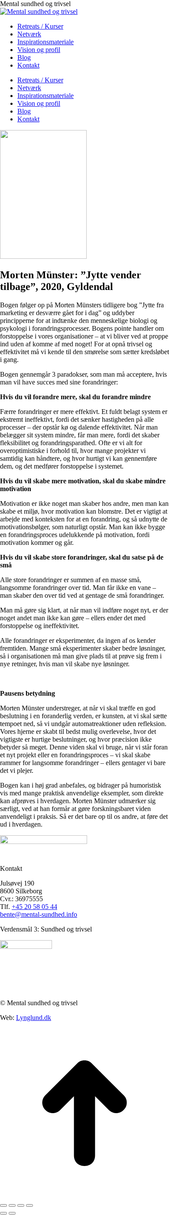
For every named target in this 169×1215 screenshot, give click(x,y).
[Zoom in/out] (29, 1205)
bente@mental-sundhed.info (38, 914)
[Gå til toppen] (84, 1195)
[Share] (12, 1205)
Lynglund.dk (33, 1017)
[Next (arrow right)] (12, 1213)
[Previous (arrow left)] (3, 1213)
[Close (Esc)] (3, 1205)
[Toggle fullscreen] (20, 1205)
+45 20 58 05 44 (34, 906)
